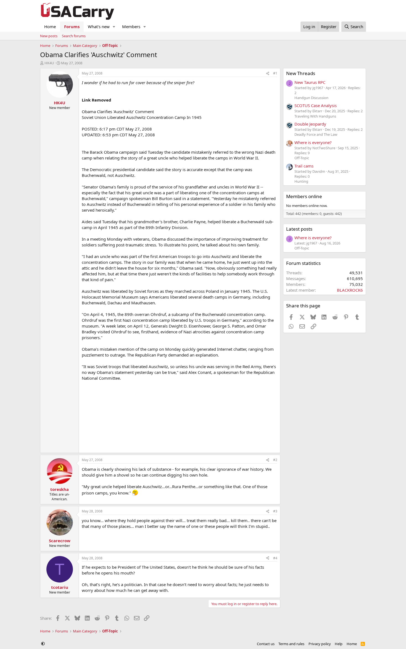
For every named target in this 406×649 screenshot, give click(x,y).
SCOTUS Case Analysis (315, 105)
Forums (72, 26)
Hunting (301, 181)
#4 (275, 558)
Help (338, 643)
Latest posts (299, 229)
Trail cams (303, 166)
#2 (275, 460)
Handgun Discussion (311, 97)
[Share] (267, 73)
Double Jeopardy (310, 124)
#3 (275, 511)
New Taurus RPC (309, 82)
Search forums (74, 35)
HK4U (49, 62)
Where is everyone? (313, 142)
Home (50, 26)
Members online (304, 196)
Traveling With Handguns (315, 116)
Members (131, 26)
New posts (48, 35)
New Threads (300, 73)
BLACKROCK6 (350, 290)
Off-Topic (301, 157)
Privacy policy (320, 643)
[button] (114, 27)
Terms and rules (291, 643)
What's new (99, 26)
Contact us (266, 643)
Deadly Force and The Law (315, 134)
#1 (275, 73)
